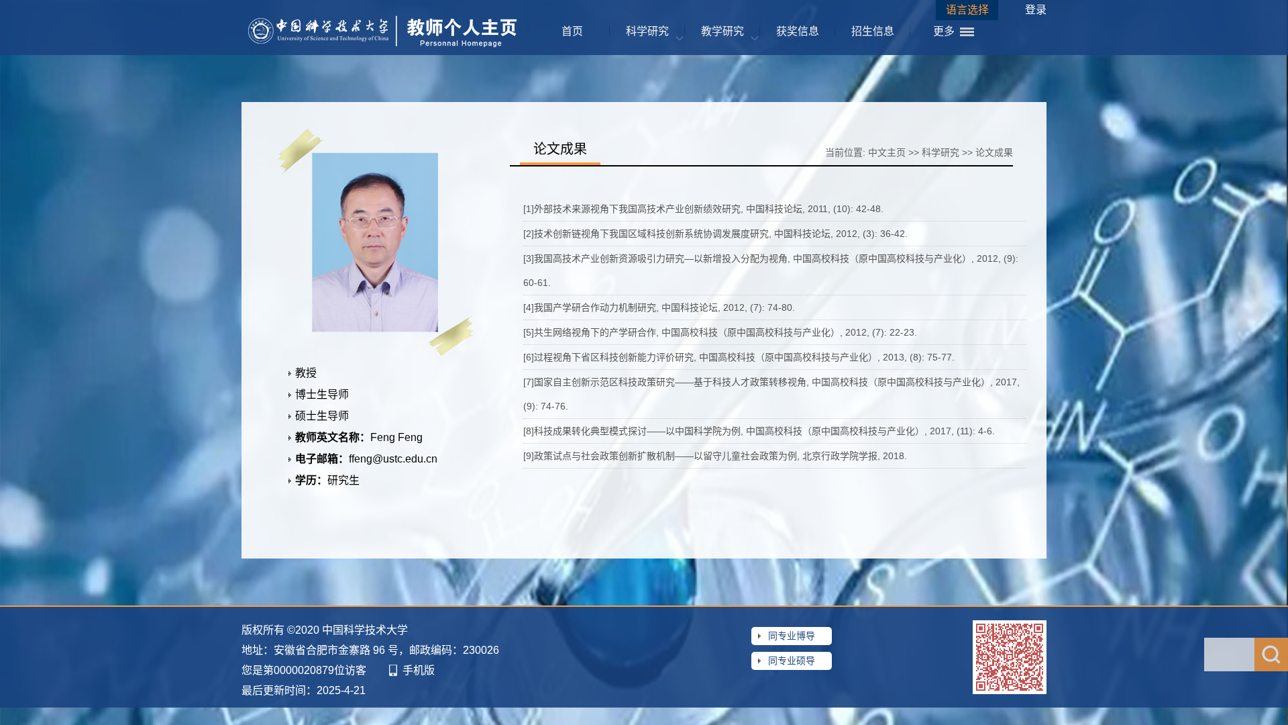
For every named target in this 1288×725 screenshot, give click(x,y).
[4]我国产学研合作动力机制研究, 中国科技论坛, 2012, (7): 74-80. (659, 307)
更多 (944, 31)
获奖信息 (797, 31)
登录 (1035, 9)
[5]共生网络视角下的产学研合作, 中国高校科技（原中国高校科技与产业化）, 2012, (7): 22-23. (720, 332)
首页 (572, 31)
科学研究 (647, 31)
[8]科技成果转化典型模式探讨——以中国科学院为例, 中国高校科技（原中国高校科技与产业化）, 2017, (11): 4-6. (759, 431)
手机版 (418, 670)
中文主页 (887, 152)
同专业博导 (791, 635)
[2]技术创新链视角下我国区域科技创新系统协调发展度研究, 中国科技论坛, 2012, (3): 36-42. (715, 233)
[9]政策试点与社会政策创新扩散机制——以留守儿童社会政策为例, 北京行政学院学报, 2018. (715, 455)
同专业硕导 (791, 660)
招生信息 (872, 31)
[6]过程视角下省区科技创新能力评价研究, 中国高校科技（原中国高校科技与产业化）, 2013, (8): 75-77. (739, 357)
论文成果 (994, 152)
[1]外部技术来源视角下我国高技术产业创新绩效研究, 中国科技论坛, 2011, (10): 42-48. (703, 208)
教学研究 (722, 31)
